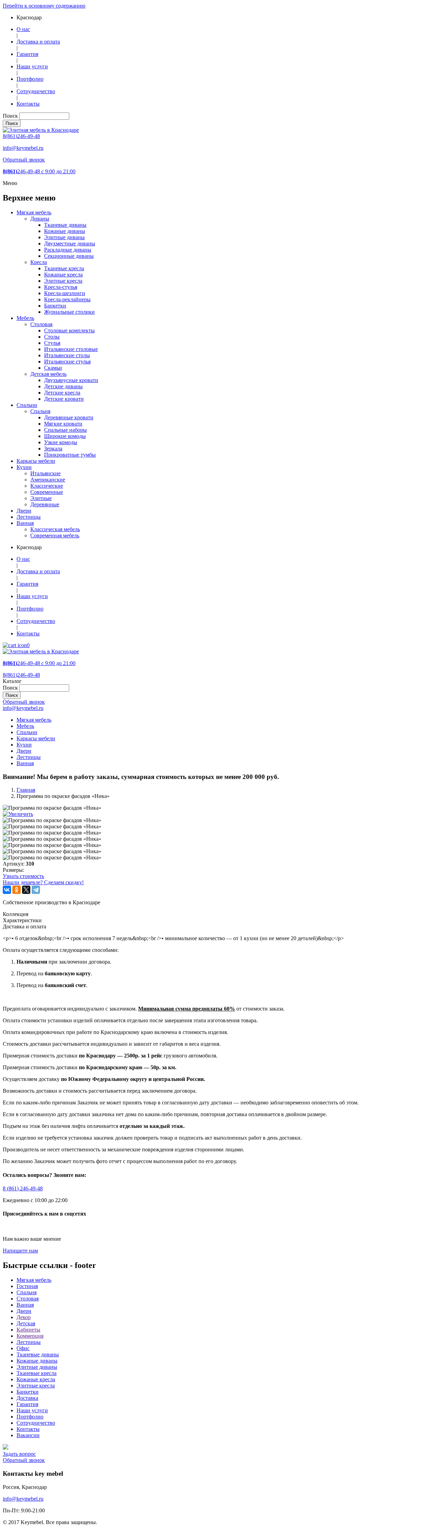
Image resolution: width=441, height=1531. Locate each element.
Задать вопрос (19, 1454)
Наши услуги (32, 66)
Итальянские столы (67, 355)
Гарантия (27, 54)
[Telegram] (36, 890)
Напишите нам (20, 1251)
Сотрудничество (36, 91)
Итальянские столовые (71, 349)
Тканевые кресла (64, 268)
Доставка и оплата (38, 42)
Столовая (41, 324)
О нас (23, 29)
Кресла (38, 262)
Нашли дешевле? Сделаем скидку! (43, 882)
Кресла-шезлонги (64, 293)
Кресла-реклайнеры (67, 299)
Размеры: (13, 870)
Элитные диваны (64, 237)
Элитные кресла (63, 281)
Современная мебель (54, 535)
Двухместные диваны (69, 243)
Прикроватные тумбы (70, 455)
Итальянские (45, 473)
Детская (26, 1323)
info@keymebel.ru (23, 148)
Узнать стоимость (23, 876)
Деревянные (44, 504)
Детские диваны (63, 386)
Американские (47, 479)
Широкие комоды (65, 436)
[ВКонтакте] (7, 890)
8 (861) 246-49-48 (23, 1188)
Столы (52, 337)
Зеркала (53, 448)
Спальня (40, 411)
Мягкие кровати (63, 424)
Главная (26, 790)
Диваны (39, 219)
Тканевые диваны (65, 225)
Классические (46, 486)
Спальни (27, 405)
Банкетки (55, 306)
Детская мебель (48, 374)
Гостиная (27, 1286)
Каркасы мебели (36, 461)
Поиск (10, 116)
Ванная (25, 523)
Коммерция (30, 1336)
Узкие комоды (60, 442)
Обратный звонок (24, 160)
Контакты (28, 104)
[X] (26, 890)
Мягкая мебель (34, 212)
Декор (24, 1317)
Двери (24, 511)
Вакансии (28, 1435)
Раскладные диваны (67, 250)
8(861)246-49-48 (21, 136)
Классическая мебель (55, 529)
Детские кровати (64, 399)
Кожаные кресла (63, 274)
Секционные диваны (69, 256)
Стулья (52, 343)
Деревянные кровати (68, 417)
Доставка (27, 1398)
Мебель (25, 318)
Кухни (24, 467)
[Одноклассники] (16, 890)
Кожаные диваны (64, 231)
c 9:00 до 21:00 (39, 171)
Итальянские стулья (67, 361)
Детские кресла (62, 393)
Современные (46, 492)
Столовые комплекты (69, 330)
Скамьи (53, 368)
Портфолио (30, 79)
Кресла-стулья (60, 287)
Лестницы (29, 517)
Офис (23, 1348)
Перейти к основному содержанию (44, 6)
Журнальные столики (69, 312)
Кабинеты (28, 1330)
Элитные (41, 498)
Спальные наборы (65, 430)
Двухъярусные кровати (71, 380)
